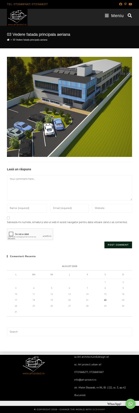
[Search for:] (128, 15)
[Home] (8, 40)
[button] (130, 404)
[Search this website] (69, 331)
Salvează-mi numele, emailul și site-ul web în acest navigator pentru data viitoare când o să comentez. (67, 222)
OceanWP (98, 409)
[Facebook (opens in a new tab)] (120, 4)
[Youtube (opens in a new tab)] (130, 4)
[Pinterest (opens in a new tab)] (125, 4)
